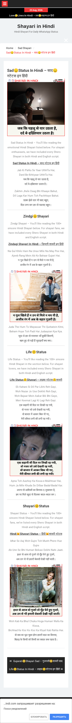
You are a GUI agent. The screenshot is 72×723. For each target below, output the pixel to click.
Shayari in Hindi (36, 26)
